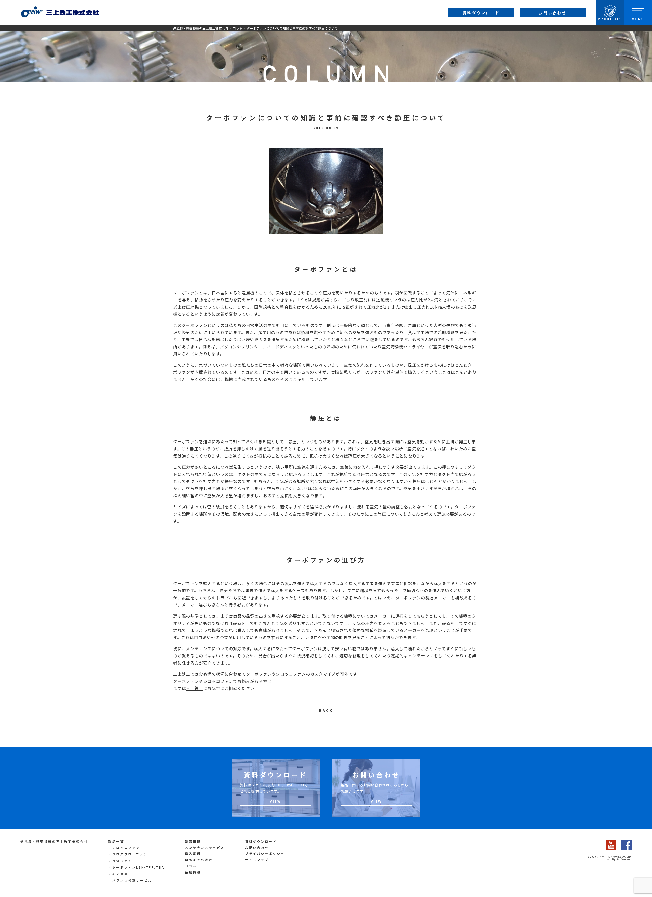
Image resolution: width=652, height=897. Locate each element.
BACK (326, 710)
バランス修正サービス (132, 880)
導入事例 (193, 853)
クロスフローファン (130, 854)
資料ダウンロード (261, 841)
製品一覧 (116, 841)
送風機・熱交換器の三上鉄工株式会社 (201, 28)
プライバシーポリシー (265, 853)
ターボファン (259, 674)
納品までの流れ (199, 860)
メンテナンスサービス (205, 847)
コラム (237, 28)
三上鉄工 (181, 674)
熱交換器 (120, 874)
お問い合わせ (257, 847)
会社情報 (193, 872)
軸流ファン (122, 861)
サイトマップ (257, 860)
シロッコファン (291, 674)
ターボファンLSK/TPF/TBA (138, 867)
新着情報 (193, 841)
